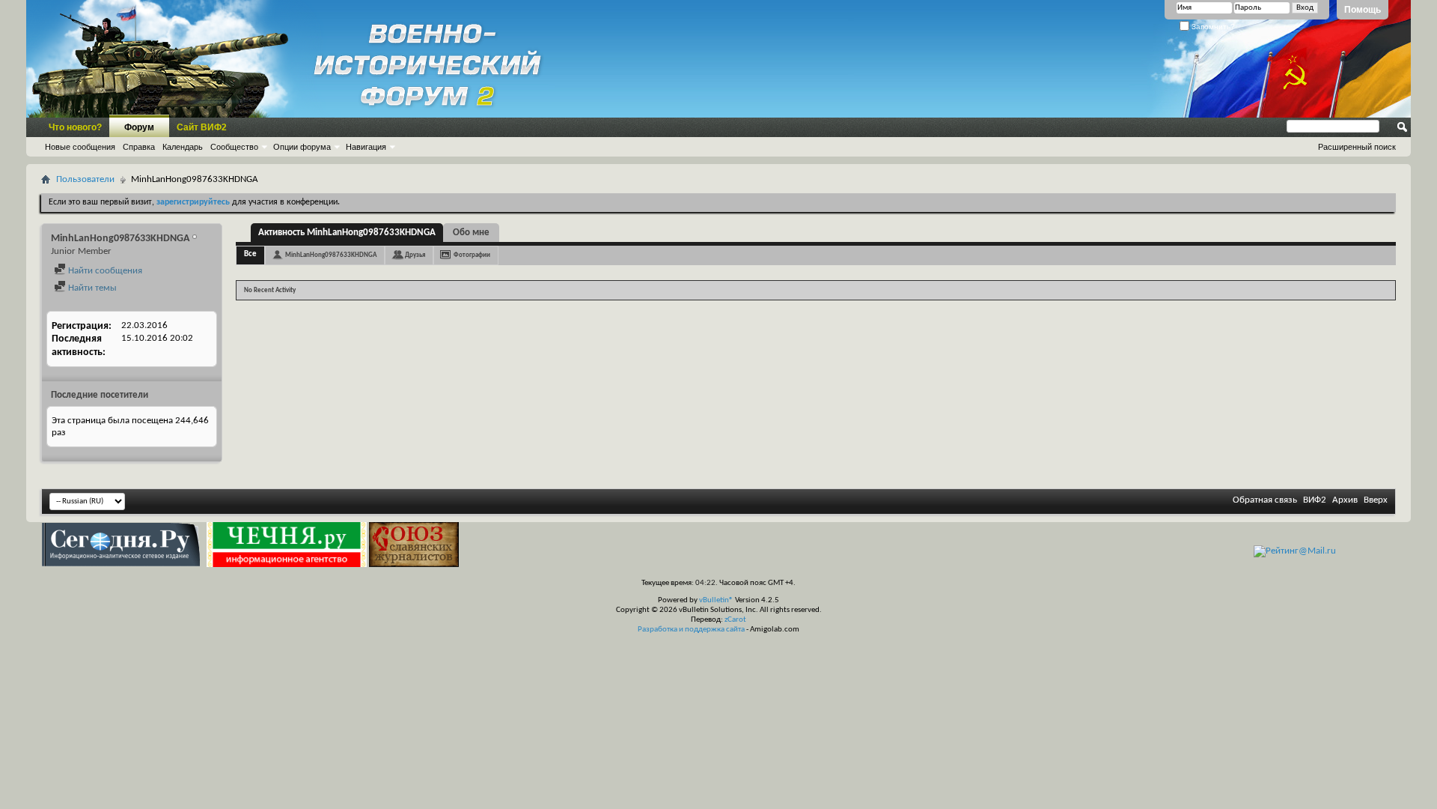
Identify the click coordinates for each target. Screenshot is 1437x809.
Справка (139, 146)
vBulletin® (716, 600)
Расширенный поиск (1357, 146)
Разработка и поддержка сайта (691, 629)
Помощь (1362, 9)
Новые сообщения (80, 146)
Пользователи (85, 179)
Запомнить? (1212, 26)
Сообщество (234, 146)
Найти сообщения (104, 271)
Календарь (182, 146)
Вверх (1376, 500)
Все (250, 254)
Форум (139, 127)
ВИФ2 (1314, 500)
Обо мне (471, 232)
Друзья (415, 255)
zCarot (735, 620)
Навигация (366, 146)
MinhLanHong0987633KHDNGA (330, 255)
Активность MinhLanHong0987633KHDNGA (347, 232)
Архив (1345, 500)
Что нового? (75, 127)
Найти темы (91, 288)
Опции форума (302, 146)
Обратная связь (1265, 500)
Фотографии (472, 255)
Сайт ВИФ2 (202, 127)
